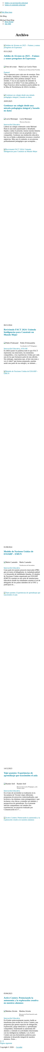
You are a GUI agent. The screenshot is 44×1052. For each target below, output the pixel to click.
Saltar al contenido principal (15, 5)
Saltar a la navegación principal (16, 3)
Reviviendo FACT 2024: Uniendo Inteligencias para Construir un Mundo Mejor (20, 332)
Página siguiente (6, 1043)
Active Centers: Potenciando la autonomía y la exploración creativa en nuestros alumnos (21, 1000)
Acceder (19, 1047)
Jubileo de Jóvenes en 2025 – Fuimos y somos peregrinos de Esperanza (21, 57)
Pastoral (7, 72)
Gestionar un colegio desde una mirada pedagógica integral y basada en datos (22, 108)
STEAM (24, 349)
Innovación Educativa (12, 125)
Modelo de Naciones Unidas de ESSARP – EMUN (18, 552)
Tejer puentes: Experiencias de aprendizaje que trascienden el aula (21, 774)
